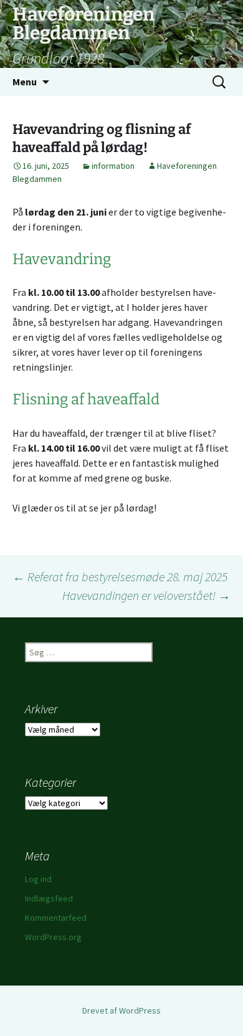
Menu (24, 81)
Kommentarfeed (56, 917)
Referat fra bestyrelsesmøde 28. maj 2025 (119, 576)
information (113, 165)
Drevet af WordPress (121, 1010)
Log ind (38, 879)
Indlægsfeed (49, 898)
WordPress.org (53, 937)
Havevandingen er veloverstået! (146, 595)
